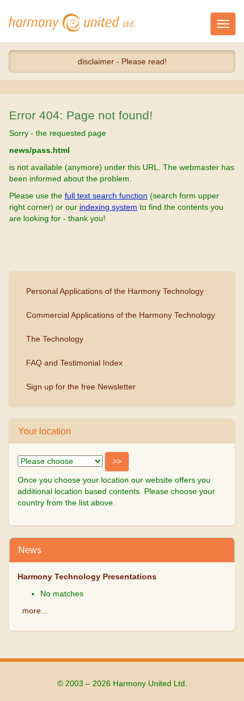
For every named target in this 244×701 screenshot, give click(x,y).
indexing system (108, 206)
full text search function (106, 195)
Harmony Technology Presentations (87, 576)
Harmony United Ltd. (71, 23)
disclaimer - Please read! (122, 61)
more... (35, 610)
